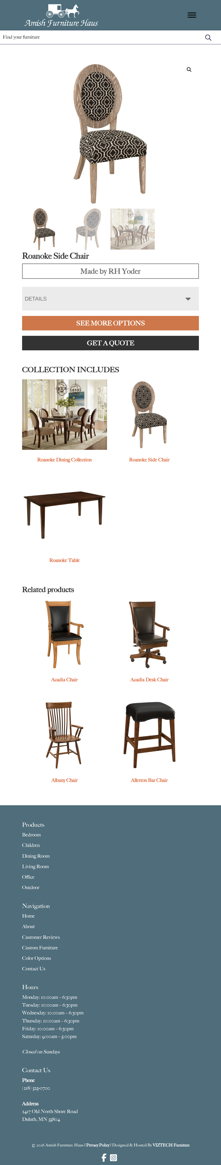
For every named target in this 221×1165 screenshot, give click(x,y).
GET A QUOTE (110, 343)
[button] (189, 69)
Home (28, 916)
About (28, 926)
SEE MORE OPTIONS (110, 323)
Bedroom (31, 835)
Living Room (35, 867)
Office (28, 877)
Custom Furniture (40, 948)
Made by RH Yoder (110, 271)
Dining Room (36, 856)
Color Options (36, 958)
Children (31, 845)
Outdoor (30, 887)
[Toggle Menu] (192, 14)
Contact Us (33, 969)
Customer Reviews (41, 937)
